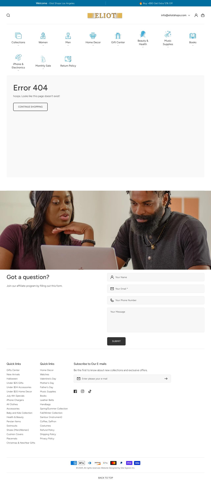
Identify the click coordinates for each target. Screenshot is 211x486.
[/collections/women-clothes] (105, 230)
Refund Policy (47, 430)
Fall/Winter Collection (51, 413)
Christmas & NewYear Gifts (21, 442)
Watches (44, 374)
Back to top (105, 477)
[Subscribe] (167, 379)
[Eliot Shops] (104, 15)
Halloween (12, 378)
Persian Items (14, 421)
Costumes (45, 425)
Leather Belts (47, 400)
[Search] (8, 15)
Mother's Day (47, 383)
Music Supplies (48, 391)
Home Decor (47, 370)
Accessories (13, 408)
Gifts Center (13, 370)
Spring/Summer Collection (54, 408)
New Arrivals (13, 374)
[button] (18, 38)
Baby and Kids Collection (19, 413)
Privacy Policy (47, 438)
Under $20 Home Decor (19, 391)
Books (43, 395)
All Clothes (12, 404)
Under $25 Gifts (15, 383)
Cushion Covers (15, 434)
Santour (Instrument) (51, 417)
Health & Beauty (15, 417)
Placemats (12, 438)
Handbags (45, 404)
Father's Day (46, 387)
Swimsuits (12, 425)
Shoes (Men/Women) (18, 430)
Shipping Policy (48, 434)
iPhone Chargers (15, 400)
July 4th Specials (15, 395)
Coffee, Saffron (48, 421)
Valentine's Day (48, 378)
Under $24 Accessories (19, 387)
